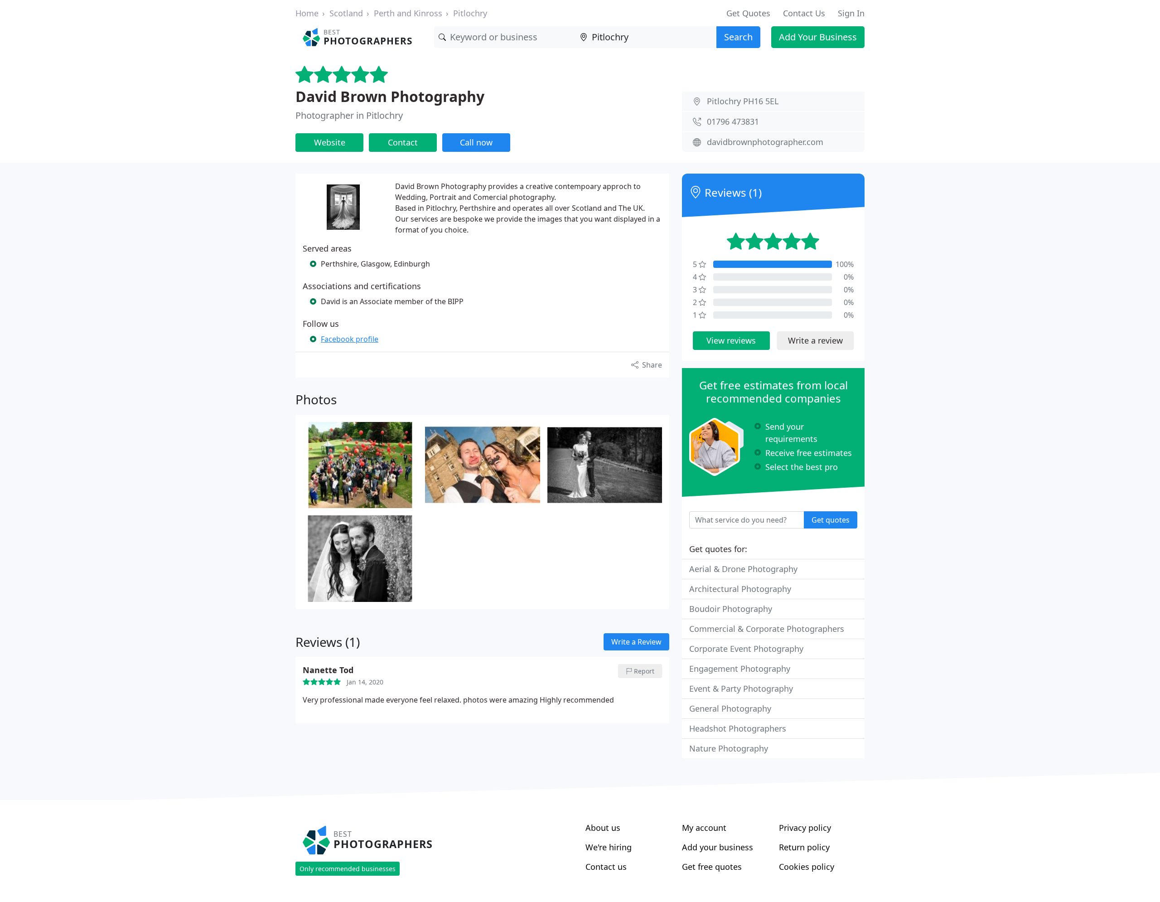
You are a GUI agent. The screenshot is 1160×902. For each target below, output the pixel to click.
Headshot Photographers (737, 728)
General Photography (730, 708)
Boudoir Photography (730, 608)
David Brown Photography (389, 96)
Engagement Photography (739, 668)
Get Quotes (748, 13)
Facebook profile (349, 339)
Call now (476, 142)
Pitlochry (470, 13)
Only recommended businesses (348, 868)
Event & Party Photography (741, 688)
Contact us (606, 866)
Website (329, 142)
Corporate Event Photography (746, 648)
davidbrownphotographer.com (765, 141)
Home (307, 13)
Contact (403, 142)
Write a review (815, 340)
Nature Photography (728, 748)
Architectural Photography (740, 588)
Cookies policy (806, 866)
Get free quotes (712, 866)
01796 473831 (733, 121)
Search (738, 37)
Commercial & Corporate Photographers (766, 628)
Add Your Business (818, 37)
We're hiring (608, 847)
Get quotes (831, 520)
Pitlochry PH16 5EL (742, 101)
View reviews (731, 340)
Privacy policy (805, 827)
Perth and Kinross (408, 13)
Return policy (804, 847)
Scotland (346, 13)
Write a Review (636, 642)
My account (704, 827)
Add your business (717, 847)
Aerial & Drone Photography (743, 568)
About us (602, 827)
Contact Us (804, 13)
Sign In (851, 13)
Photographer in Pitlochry (349, 115)
